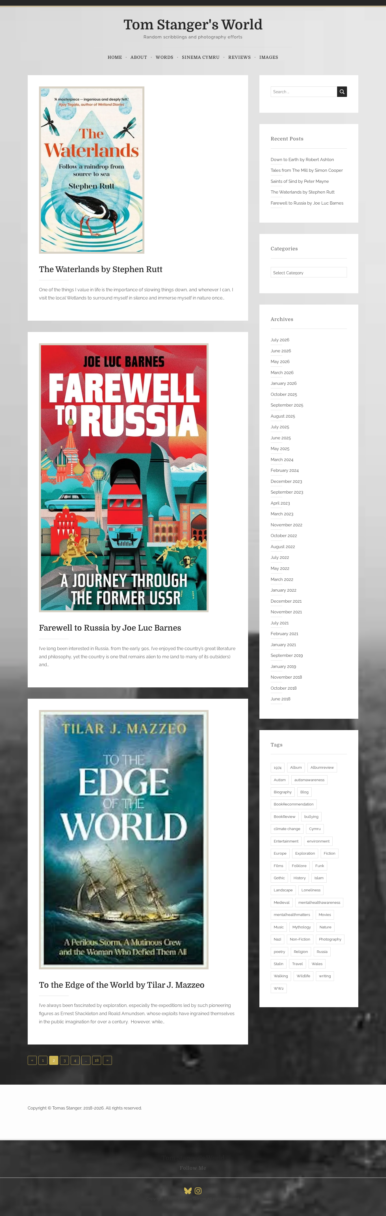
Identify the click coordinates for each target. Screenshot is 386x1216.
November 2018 (286, 677)
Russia (322, 952)
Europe (280, 853)
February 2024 (285, 470)
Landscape (283, 890)
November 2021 (286, 611)
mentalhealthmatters (292, 915)
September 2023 (287, 492)
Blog (304, 792)
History (300, 878)
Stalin (278, 964)
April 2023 (280, 503)
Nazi (277, 939)
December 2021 (286, 601)
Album (296, 767)
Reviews (239, 57)
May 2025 (280, 448)
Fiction (329, 853)
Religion (301, 952)
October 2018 (284, 688)
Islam (319, 878)
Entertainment (286, 841)
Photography (330, 939)
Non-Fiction (300, 939)
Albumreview (322, 767)
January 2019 (283, 666)
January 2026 (284, 383)
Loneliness (311, 890)
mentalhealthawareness (319, 902)
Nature (325, 927)
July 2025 (280, 426)
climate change (287, 829)
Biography (283, 792)
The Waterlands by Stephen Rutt (100, 269)
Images (268, 57)
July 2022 (280, 557)
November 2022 (286, 524)
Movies (325, 915)
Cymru (315, 829)
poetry (279, 952)
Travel (297, 964)
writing (325, 976)
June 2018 (280, 699)
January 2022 (283, 590)
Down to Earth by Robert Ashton (302, 159)
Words (165, 57)
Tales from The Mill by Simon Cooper (307, 170)
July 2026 (280, 339)
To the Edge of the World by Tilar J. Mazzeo (122, 985)
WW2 (279, 988)
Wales (317, 964)
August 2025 (283, 416)
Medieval (282, 902)
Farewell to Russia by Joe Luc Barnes (110, 628)
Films (278, 866)
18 (97, 1060)
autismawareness (309, 780)
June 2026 (281, 350)
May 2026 (280, 361)
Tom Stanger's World (193, 25)
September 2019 (287, 655)
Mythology (301, 927)
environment (318, 841)
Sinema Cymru (201, 57)
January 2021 (283, 644)
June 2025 (281, 437)
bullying (311, 817)
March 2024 (282, 459)
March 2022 (282, 579)
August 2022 (283, 546)
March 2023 (282, 513)
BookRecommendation (294, 804)
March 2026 (282, 372)
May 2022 (280, 568)
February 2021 (284, 633)
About (139, 57)
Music (279, 927)
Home (115, 57)
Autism (280, 780)
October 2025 (284, 394)
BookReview (285, 817)
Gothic (279, 878)
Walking (281, 976)
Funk (319, 866)
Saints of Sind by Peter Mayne (300, 181)
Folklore (299, 866)
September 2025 (287, 405)
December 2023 (286, 481)
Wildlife (303, 976)
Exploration (305, 853)
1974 (277, 767)
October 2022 (284, 535)
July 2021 (280, 623)
